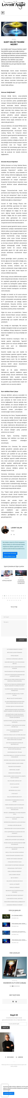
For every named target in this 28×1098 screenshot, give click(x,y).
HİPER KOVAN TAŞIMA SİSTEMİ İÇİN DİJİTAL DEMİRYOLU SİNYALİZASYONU (14, 680)
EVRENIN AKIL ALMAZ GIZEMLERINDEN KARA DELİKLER (14, 667)
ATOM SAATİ (15, 793)
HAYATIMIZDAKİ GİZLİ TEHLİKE (14, 752)
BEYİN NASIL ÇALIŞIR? (14, 769)
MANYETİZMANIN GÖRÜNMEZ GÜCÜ (14, 855)
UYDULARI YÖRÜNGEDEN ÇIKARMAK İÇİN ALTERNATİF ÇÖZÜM (14, 675)
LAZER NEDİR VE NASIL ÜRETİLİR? (15, 898)
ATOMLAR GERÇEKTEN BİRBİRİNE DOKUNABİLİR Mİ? (14, 730)
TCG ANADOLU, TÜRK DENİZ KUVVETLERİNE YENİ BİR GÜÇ (14, 726)
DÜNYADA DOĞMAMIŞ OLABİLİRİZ (21, 581)
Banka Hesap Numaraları (10, 553)
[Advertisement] (14, 1083)
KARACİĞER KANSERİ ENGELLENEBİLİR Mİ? (14, 901)
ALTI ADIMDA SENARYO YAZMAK (14, 649)
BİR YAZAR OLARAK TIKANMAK (14, 652)
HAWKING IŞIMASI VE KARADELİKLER (14, 706)
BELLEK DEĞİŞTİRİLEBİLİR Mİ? (14, 796)
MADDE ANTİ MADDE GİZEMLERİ (14, 858)
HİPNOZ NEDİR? (7, 580)
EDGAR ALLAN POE (14, 784)
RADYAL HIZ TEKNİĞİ (14, 884)
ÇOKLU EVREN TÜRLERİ (14, 874)
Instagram (10, 1057)
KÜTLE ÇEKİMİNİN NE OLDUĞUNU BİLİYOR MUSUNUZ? (15, 832)
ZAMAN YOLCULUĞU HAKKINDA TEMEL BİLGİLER (14, 818)
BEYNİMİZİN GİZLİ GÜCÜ (14, 790)
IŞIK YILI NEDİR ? (14, 877)
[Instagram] (11, 534)
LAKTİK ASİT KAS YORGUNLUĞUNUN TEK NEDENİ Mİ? (14, 848)
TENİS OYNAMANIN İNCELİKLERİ (14, 836)
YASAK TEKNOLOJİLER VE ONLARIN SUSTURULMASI (14, 808)
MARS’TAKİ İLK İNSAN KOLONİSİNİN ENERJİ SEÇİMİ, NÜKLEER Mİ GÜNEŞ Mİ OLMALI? (14, 685)
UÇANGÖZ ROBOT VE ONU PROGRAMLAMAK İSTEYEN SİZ (15, 721)
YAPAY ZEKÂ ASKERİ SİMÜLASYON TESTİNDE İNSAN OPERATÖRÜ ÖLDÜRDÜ (14, 738)
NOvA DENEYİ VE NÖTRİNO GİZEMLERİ (14, 865)
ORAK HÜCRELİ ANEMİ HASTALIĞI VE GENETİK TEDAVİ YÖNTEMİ (15, 777)
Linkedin (20, 1057)
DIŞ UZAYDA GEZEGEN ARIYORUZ (15, 881)
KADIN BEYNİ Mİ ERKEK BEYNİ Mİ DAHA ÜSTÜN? (14, 800)
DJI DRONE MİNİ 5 (17, 915)
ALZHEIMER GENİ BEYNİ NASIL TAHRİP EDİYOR (15, 694)
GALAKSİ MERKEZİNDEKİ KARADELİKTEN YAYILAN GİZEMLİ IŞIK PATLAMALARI (14, 702)
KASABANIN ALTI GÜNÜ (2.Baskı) (14, 983)
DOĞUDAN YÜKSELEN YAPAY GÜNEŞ (14, 763)
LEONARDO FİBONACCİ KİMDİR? (15, 904)
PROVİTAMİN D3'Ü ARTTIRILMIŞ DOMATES (15, 671)
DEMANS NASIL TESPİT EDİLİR (15, 868)
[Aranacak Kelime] (19, 2)
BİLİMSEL (14, 39)
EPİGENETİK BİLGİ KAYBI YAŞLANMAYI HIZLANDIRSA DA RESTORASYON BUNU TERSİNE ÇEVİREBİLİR (14, 716)
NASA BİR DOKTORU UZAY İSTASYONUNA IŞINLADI (14, 662)
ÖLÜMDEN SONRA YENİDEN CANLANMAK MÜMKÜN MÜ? (14, 689)
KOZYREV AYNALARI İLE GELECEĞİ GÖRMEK (14, 760)
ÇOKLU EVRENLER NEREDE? (14, 871)
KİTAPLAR (14, 980)
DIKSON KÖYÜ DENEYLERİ (14, 773)
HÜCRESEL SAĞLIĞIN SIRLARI (14, 825)
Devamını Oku (15, 918)
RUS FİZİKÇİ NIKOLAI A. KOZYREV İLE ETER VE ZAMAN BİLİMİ (14, 756)
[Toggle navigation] (2, 12)
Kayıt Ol (5, 1027)
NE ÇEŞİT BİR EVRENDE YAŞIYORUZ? (14, 895)
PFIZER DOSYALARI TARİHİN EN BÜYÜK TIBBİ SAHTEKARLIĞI (14, 843)
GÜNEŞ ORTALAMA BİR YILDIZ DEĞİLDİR (14, 839)
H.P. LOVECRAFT (15, 787)
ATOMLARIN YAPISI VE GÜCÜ (14, 861)
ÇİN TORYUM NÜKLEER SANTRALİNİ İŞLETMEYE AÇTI (14, 743)
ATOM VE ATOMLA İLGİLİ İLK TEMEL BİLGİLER (15, 734)
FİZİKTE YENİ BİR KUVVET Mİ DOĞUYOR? (14, 804)
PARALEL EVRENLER (15, 887)
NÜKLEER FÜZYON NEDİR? (14, 766)
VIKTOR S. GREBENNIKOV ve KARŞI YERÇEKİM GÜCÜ (14, 813)
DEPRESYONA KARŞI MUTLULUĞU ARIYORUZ (14, 822)
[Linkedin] (16, 1002)
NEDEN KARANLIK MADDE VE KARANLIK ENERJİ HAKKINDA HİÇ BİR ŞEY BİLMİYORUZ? (14, 710)
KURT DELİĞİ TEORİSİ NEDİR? (15, 698)
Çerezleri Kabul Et (8, 1093)
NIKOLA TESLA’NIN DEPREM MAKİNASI (15, 852)
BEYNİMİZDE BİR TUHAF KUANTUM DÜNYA (15, 828)
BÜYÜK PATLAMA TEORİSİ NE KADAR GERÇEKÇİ (14, 891)
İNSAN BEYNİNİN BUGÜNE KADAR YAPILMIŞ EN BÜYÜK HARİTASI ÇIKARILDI (15, 748)
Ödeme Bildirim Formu (9, 556)
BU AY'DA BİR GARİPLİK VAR (14, 780)
